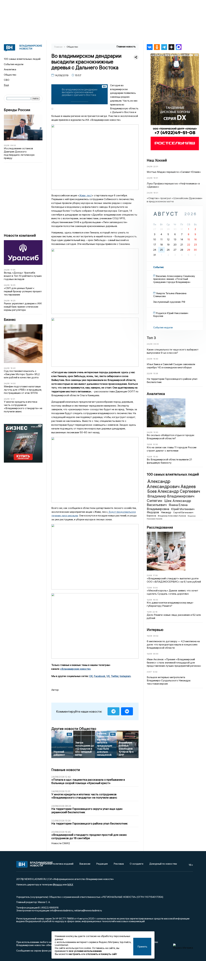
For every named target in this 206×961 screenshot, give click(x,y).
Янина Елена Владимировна (167, 507)
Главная (58, 46)
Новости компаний (20, 235)
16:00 (155, 599)
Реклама (119, 863)
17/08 (149, 587)
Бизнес (10, 320)
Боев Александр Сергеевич (173, 491)
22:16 (155, 612)
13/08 (149, 444)
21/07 (149, 672)
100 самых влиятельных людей (22, 58)
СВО (6, 79)
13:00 (155, 587)
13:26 (155, 373)
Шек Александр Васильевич (169, 502)
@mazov (57, 884)
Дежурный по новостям (163, 863)
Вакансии (84, 863)
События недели (13, 64)
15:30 (155, 456)
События (158, 267)
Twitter (114, 676)
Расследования (160, 527)
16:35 (12, 285)
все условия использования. (85, 950)
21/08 (149, 575)
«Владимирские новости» (75, 668)
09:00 (13, 145)
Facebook (99, 676)
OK (91, 676)
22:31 (155, 166)
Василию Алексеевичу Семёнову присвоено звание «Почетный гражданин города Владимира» (174, 279)
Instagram (125, 676)
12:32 (155, 672)
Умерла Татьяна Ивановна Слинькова (169, 295)
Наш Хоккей (157, 160)
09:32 (155, 636)
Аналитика (10, 69)
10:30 (155, 444)
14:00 (13, 383)
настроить (75, 954)
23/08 (149, 359)
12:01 (12, 399)
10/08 (149, 456)
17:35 (12, 270)
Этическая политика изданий (56, 863)
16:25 (12, 300)
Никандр (166, 512)
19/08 (149, 636)
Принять (142, 946)
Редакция (102, 863)
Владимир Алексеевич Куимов (172, 516)
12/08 (149, 599)
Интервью (155, 629)
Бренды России (17, 110)
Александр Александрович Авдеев (171, 484)
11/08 (149, 612)
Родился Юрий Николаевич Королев (170, 314)
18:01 (155, 192)
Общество (10, 74)
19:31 (155, 178)
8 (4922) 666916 (48, 907)
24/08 (6, 270)
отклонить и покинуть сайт (101, 954)
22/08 (6, 145)
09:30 (156, 344)
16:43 (12, 368)
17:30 (155, 575)
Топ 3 (151, 338)
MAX (70, 884)
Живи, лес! (85, 195)
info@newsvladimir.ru (61, 910)
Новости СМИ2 (60, 843)
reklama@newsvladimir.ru (88, 910)
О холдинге (136, 863)
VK (108, 676)
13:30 (155, 432)
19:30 (155, 359)
